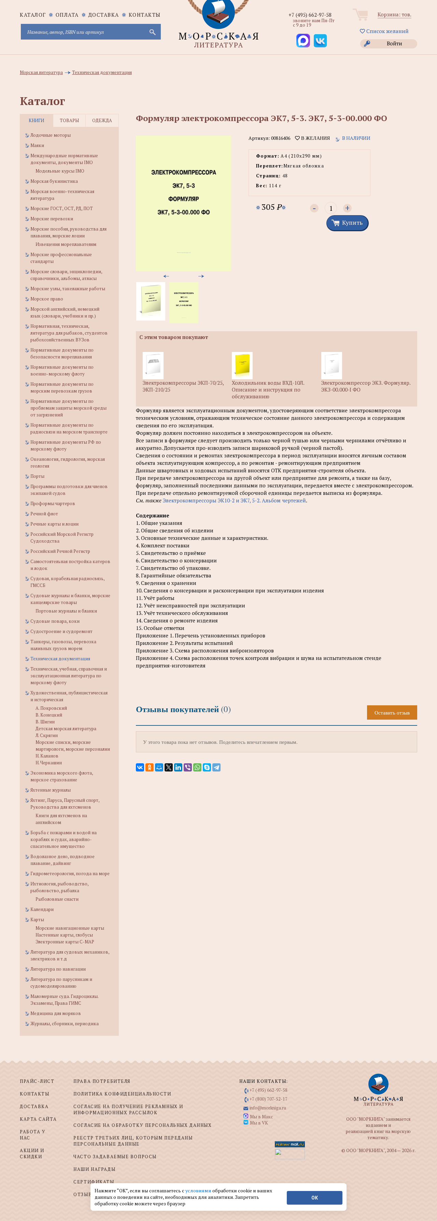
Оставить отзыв (392, 712)
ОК (314, 1198)
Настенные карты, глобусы (64, 935)
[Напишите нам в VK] (320, 40)
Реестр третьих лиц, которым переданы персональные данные (133, 1141)
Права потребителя (101, 1081)
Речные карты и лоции (54, 524)
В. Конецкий (49, 715)
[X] (169, 767)
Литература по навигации (58, 969)
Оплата (67, 14)
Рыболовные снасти (57, 899)
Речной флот (44, 514)
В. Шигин (45, 722)
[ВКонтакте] (140, 767)
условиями (198, 1190)
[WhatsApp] (197, 767)
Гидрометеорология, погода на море (70, 873)
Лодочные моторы (50, 135)
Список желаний (387, 31)
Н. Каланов (47, 756)
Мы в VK (259, 1123)
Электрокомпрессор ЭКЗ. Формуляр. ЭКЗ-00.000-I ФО (365, 386)
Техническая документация (60, 659)
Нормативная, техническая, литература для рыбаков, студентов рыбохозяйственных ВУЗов (69, 333)
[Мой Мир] (159, 767)
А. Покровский (51, 708)
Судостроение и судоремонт (61, 631)
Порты (37, 476)
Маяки (37, 145)
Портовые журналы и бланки (66, 611)
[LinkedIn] (178, 767)
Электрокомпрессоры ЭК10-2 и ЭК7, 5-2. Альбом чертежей (234, 500)
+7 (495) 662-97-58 (310, 14)
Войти (394, 43)
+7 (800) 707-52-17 (268, 1099)
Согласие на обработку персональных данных (142, 1125)
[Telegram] (216, 767)
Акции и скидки (32, 1153)
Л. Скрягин (47, 735)
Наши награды (94, 1169)
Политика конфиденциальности (122, 1094)
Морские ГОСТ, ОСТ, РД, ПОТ (61, 208)
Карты (37, 919)
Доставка (103, 14)
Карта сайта (38, 1119)
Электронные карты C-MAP (65, 942)
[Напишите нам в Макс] (303, 40)
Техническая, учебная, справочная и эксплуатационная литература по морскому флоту (68, 676)
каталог (33, 14)
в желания (315, 138)
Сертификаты (93, 1182)
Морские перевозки (51, 219)
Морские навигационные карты (70, 928)
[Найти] (152, 32)
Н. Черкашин (49, 763)
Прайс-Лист (37, 1081)
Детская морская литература (66, 728)
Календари (42, 909)
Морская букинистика (54, 181)
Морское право (46, 299)
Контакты (145, 14)
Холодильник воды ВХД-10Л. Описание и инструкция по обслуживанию (268, 389)
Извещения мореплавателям (66, 244)
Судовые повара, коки (55, 621)
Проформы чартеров (52, 503)
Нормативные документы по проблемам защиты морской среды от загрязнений (68, 408)
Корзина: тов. (394, 14)
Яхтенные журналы (50, 790)
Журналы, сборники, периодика (64, 1023)
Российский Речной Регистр (60, 551)
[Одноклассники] (149, 767)
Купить (352, 222)
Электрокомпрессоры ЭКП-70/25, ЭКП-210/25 (183, 386)
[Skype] (207, 767)
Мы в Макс (261, 1117)
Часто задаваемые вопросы (114, 1156)
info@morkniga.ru (268, 1108)
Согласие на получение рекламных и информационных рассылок (128, 1109)
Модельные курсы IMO (60, 171)
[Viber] (188, 767)
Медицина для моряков (55, 1013)
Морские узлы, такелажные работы (67, 288)
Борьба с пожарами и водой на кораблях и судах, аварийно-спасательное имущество (63, 839)
